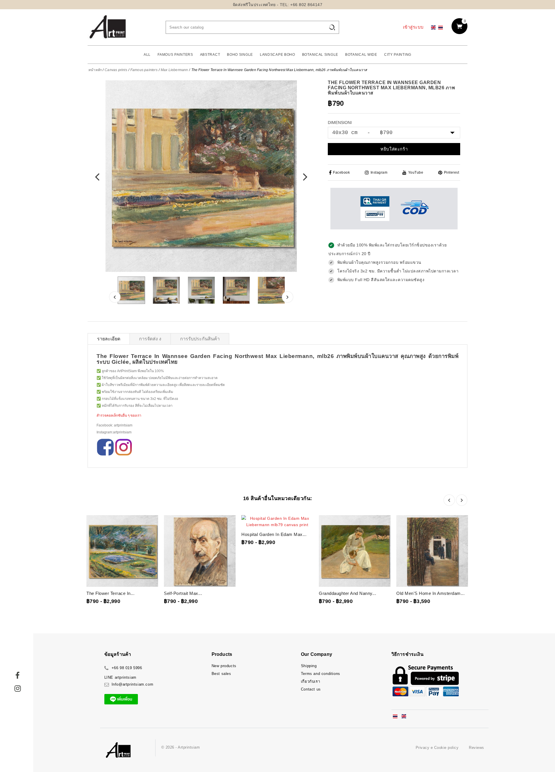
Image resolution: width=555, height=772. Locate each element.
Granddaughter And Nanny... (347, 593)
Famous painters (175, 55)
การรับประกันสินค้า (200, 338)
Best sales (221, 673)
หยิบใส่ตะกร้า (394, 148)
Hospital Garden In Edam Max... (273, 534)
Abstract (210, 55)
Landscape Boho (277, 55)
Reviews (476, 747)
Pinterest (451, 172)
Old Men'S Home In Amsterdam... (430, 593)
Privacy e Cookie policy (437, 747)
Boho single (240, 55)
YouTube (415, 172)
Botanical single (320, 55)
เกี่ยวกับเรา (310, 681)
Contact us (311, 689)
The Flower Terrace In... (110, 593)
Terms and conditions (320, 673)
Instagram (379, 172)
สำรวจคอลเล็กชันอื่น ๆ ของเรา (119, 415)
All (147, 55)
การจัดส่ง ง (150, 338)
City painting (397, 55)
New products (224, 666)
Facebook (341, 172)
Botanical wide (361, 55)
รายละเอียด (108, 338)
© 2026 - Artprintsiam (180, 747)
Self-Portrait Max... (183, 593)
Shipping (309, 666)
